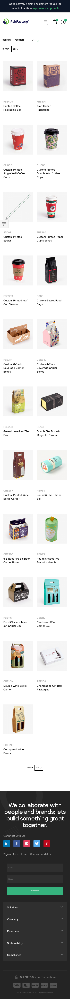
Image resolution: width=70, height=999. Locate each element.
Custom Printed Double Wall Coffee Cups (48, 173)
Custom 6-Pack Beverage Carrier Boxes (13, 368)
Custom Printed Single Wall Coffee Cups (14, 173)
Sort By (7, 40)
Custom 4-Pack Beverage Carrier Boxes (47, 368)
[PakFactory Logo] (16, 21)
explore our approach (46, 8)
